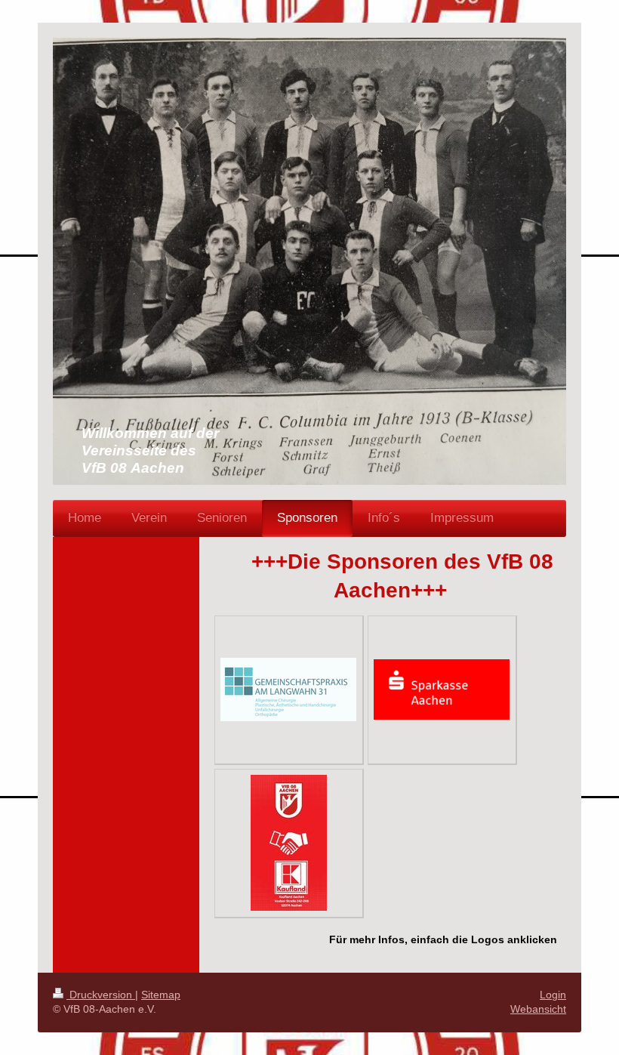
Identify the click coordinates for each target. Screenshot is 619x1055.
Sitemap (160, 995)
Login (553, 995)
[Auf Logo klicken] (288, 689)
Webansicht (538, 1009)
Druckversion (100, 995)
